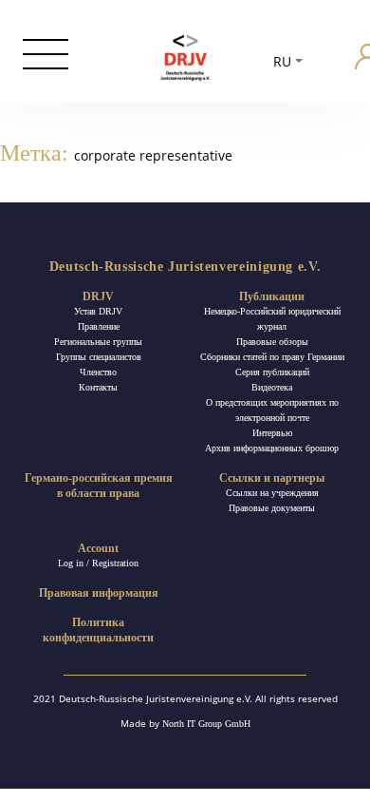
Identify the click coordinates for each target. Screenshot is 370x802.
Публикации (272, 296)
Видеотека (271, 387)
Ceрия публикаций (272, 372)
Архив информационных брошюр (272, 448)
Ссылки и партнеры (271, 478)
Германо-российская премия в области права (99, 485)
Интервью (272, 433)
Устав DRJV (98, 311)
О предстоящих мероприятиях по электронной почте (272, 410)
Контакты (98, 387)
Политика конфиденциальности (98, 630)
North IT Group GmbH (206, 723)
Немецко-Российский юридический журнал (272, 319)
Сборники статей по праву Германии (272, 357)
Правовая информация (98, 593)
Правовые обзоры (272, 341)
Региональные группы (98, 341)
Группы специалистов (98, 357)
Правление (99, 326)
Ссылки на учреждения (272, 492)
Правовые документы (272, 508)
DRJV (98, 296)
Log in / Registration (98, 563)
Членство (98, 372)
